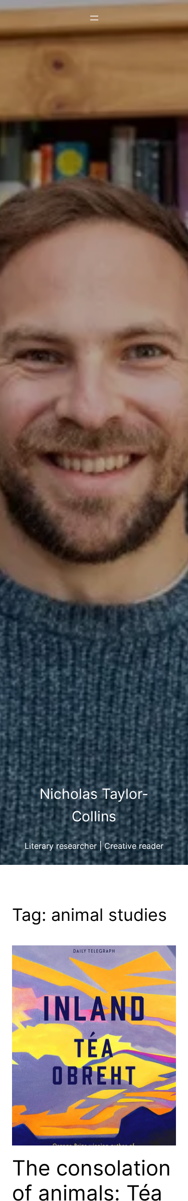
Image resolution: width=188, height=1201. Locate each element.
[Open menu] (94, 18)
